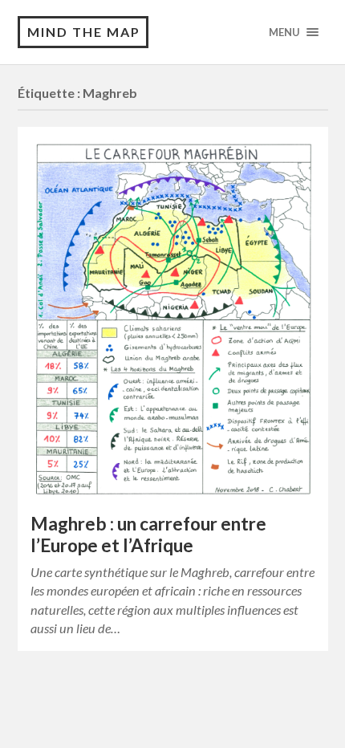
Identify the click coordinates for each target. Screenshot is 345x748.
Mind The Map (83, 31)
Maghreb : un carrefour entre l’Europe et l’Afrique (148, 534)
